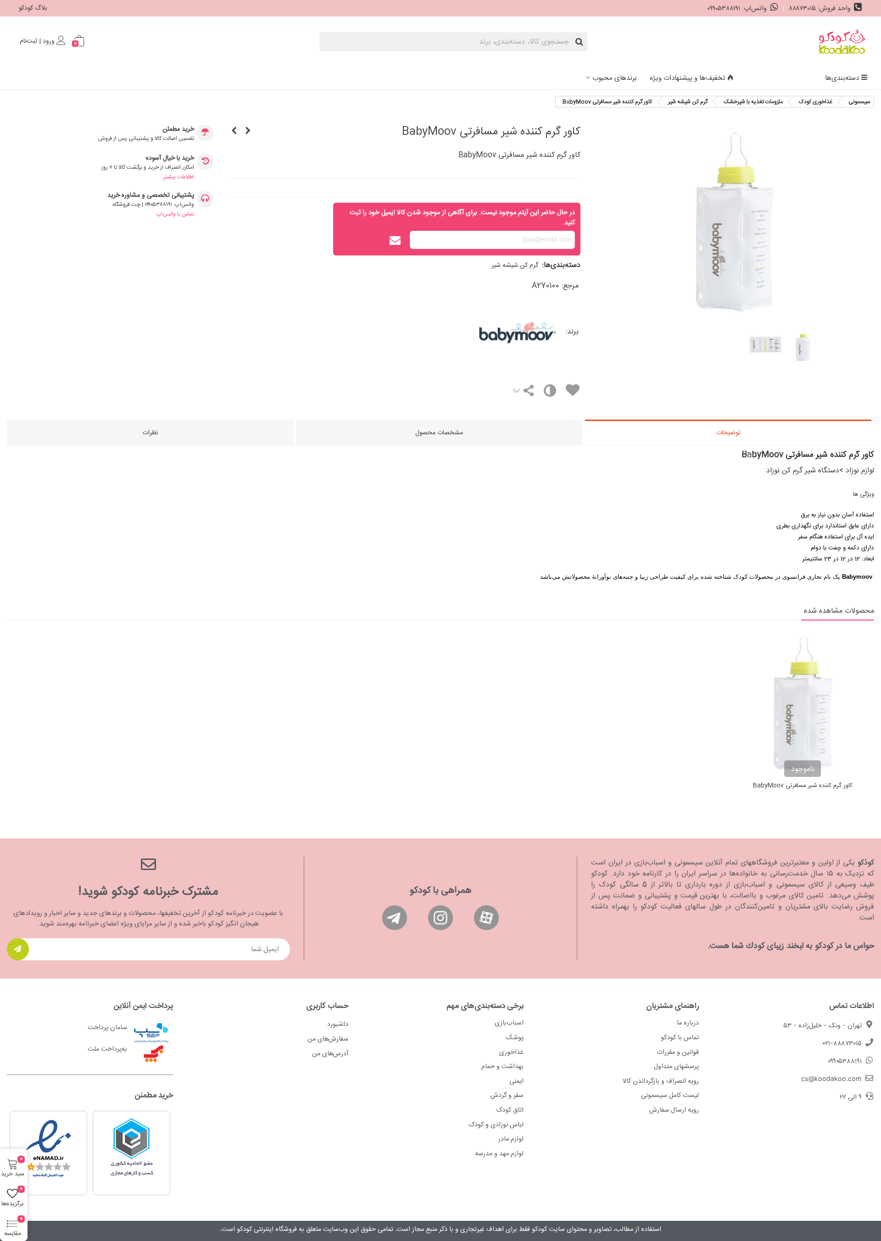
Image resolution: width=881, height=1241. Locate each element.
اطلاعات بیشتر (178, 177)
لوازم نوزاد (860, 471)
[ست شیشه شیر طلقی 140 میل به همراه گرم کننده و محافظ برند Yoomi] (234, 132)
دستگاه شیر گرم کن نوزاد (802, 471)
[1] (18, 949)
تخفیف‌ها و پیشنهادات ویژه (687, 78)
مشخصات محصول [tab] (439, 432)
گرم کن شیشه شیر (514, 265)
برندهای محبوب (614, 78)
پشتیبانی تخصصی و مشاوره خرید (150, 195)
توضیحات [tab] (728, 432)
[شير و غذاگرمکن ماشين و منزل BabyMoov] (248, 132)
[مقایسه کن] (549, 392)
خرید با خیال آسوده (170, 158)
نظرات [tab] (150, 432)
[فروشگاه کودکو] (842, 42)
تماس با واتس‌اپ (175, 214)
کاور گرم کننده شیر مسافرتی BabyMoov (803, 786)
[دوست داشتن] (572, 392)
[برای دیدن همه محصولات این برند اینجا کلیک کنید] (479, 332)
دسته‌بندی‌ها (842, 78)
